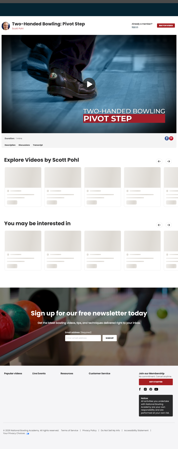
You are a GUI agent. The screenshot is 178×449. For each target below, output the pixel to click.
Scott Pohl (17, 28)
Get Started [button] (155, 382)
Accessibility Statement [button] (136, 430)
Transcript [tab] (38, 145)
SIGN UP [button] (110, 338)
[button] (142, 25)
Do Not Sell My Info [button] (110, 430)
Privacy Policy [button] (89, 430)
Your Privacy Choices (14, 433)
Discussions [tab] (24, 145)
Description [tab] (10, 145)
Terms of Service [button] (69, 430)
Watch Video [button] (166, 25)
